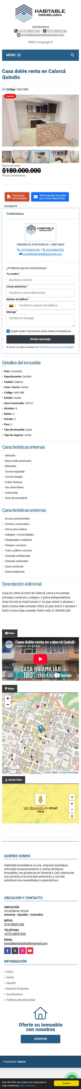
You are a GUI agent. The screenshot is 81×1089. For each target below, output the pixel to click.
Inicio (9, 971)
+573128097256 (29, 30)
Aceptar (66, 1083)
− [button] (7, 704)
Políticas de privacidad (20, 1000)
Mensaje (11, 311)
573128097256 (57, 30)
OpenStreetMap (70, 772)
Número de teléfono (18, 299)
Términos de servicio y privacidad (56, 347)
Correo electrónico (17, 286)
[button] (75, 95)
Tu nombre (13, 273)
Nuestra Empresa (17, 988)
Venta (10, 977)
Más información (28, 1085)
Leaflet (47, 772)
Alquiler (11, 983)
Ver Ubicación (33, 808)
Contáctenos (14, 994)
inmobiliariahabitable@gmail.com (42, 254)
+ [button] (7, 698)
